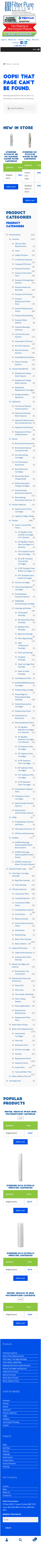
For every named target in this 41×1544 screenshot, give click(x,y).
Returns (6, 1451)
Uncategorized (15, 1081)
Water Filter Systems (23, 939)
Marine (14, 439)
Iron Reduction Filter (23, 678)
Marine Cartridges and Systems (15, 1368)
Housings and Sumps (23, 608)
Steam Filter (20, 1067)
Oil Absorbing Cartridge (24, 690)
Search (20, 1540)
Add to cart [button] (11, 186)
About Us (6, 1492)
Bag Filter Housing (22, 880)
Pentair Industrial (19, 504)
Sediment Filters (21, 1063)
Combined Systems (22, 898)
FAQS (5, 1445)
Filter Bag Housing (25, 638)
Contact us (7, 1495)
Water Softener (21, 944)
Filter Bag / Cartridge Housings (15, 1359)
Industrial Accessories (23, 952)
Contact (16, 42)
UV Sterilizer (20, 930)
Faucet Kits (19, 985)
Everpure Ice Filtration (24, 294)
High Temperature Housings (23, 645)
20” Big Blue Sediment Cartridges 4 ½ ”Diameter (26, 739)
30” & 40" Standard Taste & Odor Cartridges (25, 561)
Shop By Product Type (17, 869)
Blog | (28, 39)
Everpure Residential (20, 369)
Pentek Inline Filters (23, 711)
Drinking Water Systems (24, 910)
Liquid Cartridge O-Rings (24, 516)
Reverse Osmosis (21, 919)
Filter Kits (19, 1040)
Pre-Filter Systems (22, 346)
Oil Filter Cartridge (22, 1049)
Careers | (21, 39)
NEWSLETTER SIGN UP (12, 1514)
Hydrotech (16, 401)
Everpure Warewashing (24, 315)
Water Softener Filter (20, 1076)
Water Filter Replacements (22, 1029)
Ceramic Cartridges (22, 582)
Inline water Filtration (23, 341)
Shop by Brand (14, 234)
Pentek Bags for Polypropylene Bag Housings (22, 697)
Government (8, 1457)
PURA (14, 817)
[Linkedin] (25, 42)
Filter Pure (20, 18)
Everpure (15, 239)
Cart (31, 1538)
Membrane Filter (21, 1045)
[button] (35, 49)
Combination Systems (23, 259)
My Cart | (35, 39)
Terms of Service (9, 1463)
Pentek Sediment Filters (24, 722)
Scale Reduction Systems (24, 357)
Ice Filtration (20, 914)
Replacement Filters (23, 1058)
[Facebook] (21, 42)
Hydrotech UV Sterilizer (24, 427)
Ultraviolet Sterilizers (23, 829)
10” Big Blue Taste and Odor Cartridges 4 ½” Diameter (26, 534)
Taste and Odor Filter (23, 1072)
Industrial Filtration (20, 948)
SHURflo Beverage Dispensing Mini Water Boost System (23, 845)
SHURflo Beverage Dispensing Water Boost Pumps (24, 854)
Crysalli (6, 1425)
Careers (6, 1486)
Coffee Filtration (21, 255)
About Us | (12, 39)
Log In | (4, 39)
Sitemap (6, 1466)
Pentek (15, 520)
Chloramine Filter (22, 894)
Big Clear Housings (25, 634)
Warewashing (20, 935)
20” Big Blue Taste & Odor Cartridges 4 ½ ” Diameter (26, 544)
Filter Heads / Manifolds (24, 994)
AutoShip (6, 1448)
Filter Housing (20, 885)
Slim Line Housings (25, 652)
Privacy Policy (8, 1460)
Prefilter (18, 1054)
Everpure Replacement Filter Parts (22, 301)
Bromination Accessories (25, 443)
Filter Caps (19, 990)
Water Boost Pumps (20, 1024)
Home (8, 64)
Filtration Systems (19, 889)
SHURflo (15, 838)
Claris (17, 250)
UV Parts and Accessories (24, 833)
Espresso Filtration (22, 268)
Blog (4, 1489)
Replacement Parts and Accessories (16, 1365)
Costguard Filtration (23, 264)
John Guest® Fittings (11, 1422)
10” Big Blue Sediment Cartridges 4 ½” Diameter (26, 729)
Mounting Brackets (22, 1006)
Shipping (6, 1454)
